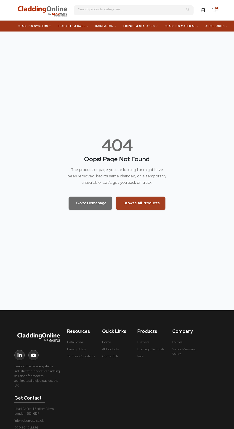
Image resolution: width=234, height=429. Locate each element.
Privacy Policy (76, 349)
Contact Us (110, 356)
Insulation (104, 26)
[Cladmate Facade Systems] (41, 10)
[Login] (203, 10)
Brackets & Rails (71, 26)
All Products (110, 349)
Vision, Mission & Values (184, 351)
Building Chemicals (150, 349)
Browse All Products (141, 203)
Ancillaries (215, 26)
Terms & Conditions (81, 356)
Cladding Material (180, 26)
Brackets (143, 342)
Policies (177, 342)
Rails (140, 356)
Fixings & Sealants (139, 26)
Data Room (75, 342)
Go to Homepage (91, 203)
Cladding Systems (33, 26)
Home (106, 342)
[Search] (187, 9)
